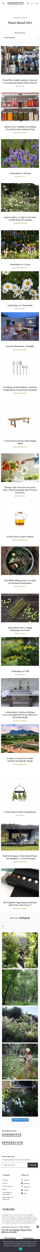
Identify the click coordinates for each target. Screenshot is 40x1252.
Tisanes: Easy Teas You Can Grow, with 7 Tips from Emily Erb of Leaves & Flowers (20, 490)
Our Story (5, 1180)
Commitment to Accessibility (7, 1193)
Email (25, 1193)
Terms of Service (7, 1186)
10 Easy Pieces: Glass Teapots (20, 537)
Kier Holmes (21, 176)
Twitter (26, 1190)
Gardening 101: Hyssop (20, 173)
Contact (5, 1183)
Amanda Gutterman (21, 267)
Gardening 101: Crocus (20, 265)
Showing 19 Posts (20, 33)
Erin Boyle (21, 86)
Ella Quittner (21, 496)
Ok (20, 1249)
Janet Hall (21, 815)
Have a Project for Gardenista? (7, 1198)
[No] (37, 1245)
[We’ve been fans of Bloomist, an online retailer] (20, 950)
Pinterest (26, 1180)
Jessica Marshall (21, 721)
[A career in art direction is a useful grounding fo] (20, 1099)
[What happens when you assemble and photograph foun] (20, 987)
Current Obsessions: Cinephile (20, 346)
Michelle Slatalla (21, 223)
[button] (27, 3)
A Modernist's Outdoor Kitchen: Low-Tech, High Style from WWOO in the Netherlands (20, 715)
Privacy (4, 1189)
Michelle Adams (20, 132)
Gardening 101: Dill (20, 671)
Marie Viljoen (20, 586)
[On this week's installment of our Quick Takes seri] (20, 1062)
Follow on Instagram (21, 1120)
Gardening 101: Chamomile (20, 306)
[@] (7, 927)
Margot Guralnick (21, 908)
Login (36, 3)
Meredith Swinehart (21, 540)
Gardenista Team (21, 349)
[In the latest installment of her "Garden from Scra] (20, 1024)
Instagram (27, 1183)
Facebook (27, 1186)
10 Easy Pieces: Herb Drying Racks (20, 812)
